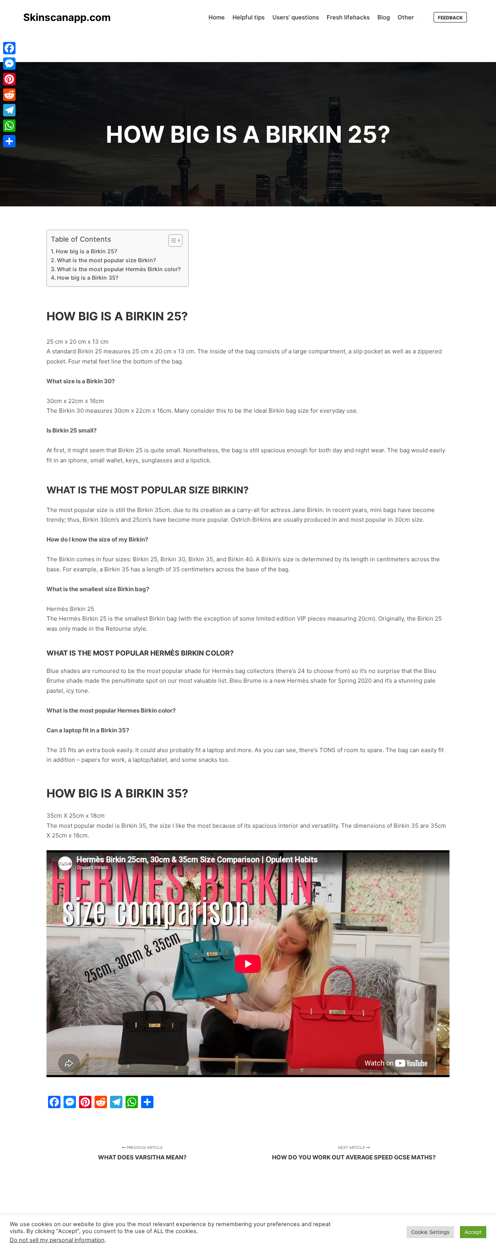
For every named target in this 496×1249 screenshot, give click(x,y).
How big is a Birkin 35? (87, 277)
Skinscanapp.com (62, 17)
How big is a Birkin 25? (86, 251)
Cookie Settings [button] (430, 1232)
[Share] (9, 141)
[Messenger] (9, 63)
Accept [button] (473, 1232)
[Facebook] (9, 48)
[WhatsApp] (9, 125)
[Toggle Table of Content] (171, 240)
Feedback (450, 18)
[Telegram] (9, 110)
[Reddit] (9, 94)
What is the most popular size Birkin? (106, 260)
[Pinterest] (9, 79)
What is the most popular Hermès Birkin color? (119, 269)
